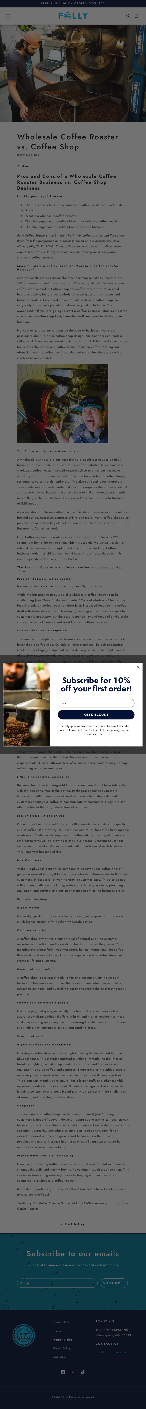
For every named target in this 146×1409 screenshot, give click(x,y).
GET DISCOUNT (96, 714)
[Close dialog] (138, 667)
